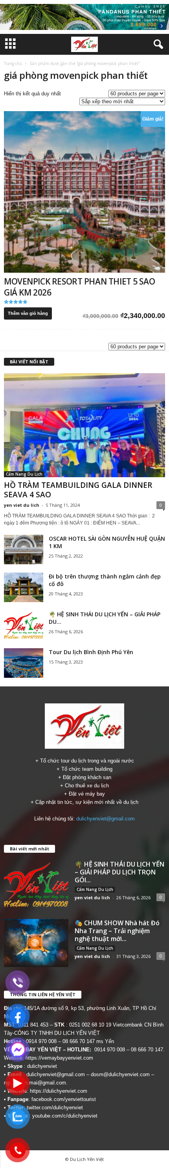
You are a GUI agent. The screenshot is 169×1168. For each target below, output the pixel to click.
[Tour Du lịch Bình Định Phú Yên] (23, 663)
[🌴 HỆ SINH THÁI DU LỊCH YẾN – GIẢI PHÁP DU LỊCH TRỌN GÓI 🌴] (23, 625)
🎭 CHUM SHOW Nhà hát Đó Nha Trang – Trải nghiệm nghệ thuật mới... (117, 931)
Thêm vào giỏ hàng (28, 313)
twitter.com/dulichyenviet (55, 1107)
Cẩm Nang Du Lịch (24, 474)
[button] (156, 44)
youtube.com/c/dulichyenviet (64, 1116)
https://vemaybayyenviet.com (59, 1058)
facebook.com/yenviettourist (63, 1099)
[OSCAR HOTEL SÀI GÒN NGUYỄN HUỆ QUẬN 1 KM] (23, 549)
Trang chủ (13, 63)
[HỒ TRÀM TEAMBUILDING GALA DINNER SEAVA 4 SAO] (84, 425)
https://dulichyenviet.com (58, 1091)
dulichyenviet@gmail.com (105, 819)
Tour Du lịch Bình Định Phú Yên (91, 652)
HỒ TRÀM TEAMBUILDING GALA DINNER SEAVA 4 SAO (78, 490)
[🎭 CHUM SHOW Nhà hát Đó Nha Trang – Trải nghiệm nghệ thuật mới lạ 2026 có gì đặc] (36, 943)
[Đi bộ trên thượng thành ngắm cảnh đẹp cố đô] (23, 587)
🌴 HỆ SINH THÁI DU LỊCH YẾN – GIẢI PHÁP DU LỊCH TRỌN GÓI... (119, 872)
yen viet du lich (21, 505)
